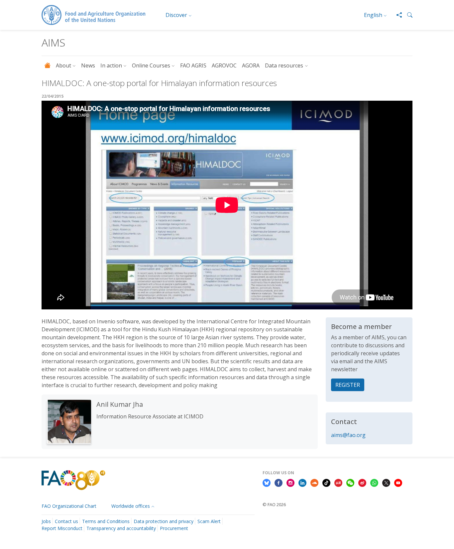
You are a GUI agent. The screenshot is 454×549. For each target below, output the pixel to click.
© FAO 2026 (274, 504)
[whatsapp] (374, 482)
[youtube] (398, 482)
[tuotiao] (338, 482)
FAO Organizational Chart (69, 506)
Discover (176, 15)
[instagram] (290, 482)
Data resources (284, 65)
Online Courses (151, 65)
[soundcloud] (314, 482)
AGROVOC (224, 65)
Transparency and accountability (121, 528)
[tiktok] (326, 482)
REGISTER (347, 384)
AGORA (251, 65)
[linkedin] (302, 482)
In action (111, 65)
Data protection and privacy (163, 521)
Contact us (66, 521)
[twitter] (386, 482)
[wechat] (350, 482)
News (88, 65)
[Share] (396, 15)
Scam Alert (209, 521)
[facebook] (279, 482)
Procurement (174, 528)
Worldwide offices (130, 506)
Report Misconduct (62, 528)
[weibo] (362, 482)
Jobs (46, 521)
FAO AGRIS (193, 65)
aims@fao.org (348, 435)
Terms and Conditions (106, 521)
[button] (407, 15)
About (63, 65)
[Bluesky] (267, 482)
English (373, 15)
